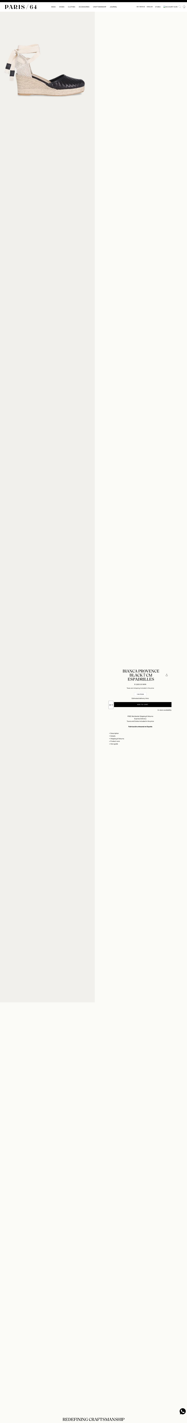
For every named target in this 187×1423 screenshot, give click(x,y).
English (150, 7)
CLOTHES (71, 7)
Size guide (114, 744)
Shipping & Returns (117, 739)
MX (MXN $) (141, 7)
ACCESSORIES (84, 7)
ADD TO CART (142, 704)
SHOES (61, 7)
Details (112, 736)
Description (114, 733)
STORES (158, 7)
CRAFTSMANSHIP (99, 7)
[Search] (179, 6)
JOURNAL (113, 7)
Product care (115, 741)
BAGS (53, 7)
